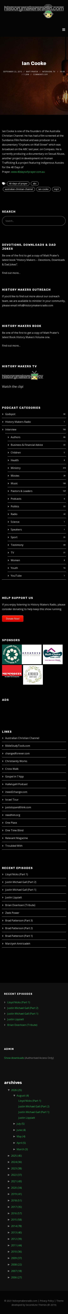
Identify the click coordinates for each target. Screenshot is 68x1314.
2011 (16, 1245)
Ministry (16, 468)
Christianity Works (16, 761)
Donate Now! (12, 618)
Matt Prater (32, 72)
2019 (16, 1194)
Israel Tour (12, 799)
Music (14, 483)
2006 (16, 1277)
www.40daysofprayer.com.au (28, 172)
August (23, 1095)
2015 (16, 1219)
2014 (16, 1226)
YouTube (16, 575)
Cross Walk (12, 769)
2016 (16, 1213)
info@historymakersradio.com (35, 305)
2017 (16, 1207)
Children (16, 452)
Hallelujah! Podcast (16, 784)
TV (12, 552)
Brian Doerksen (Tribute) (20, 905)
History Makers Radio (18, 422)
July (21, 1123)
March (22, 1149)
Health (15, 460)
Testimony (17, 545)
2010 (16, 1251)
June (21, 1130)
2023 (16, 1168)
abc (35, 183)
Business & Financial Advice (27, 445)
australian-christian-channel (19, 189)
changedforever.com (17, 753)
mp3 (56, 189)
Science (15, 522)
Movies (15, 475)
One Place (11, 822)
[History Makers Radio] (34, 11)
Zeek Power (12, 913)
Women (15, 560)
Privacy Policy (47, 1300)
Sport (14, 537)
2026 (16, 1090)
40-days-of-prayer (18, 183)
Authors (15, 437)
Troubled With (13, 845)
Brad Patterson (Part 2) (19, 928)
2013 (16, 1232)
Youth (14, 568)
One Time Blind (14, 830)
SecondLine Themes (36, 1304)
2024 (16, 1162)
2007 (16, 1271)
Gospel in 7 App (14, 776)
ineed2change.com (16, 792)
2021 (16, 1181)
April (21, 1143)
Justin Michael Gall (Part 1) (20, 889)
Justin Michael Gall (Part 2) (20, 882)
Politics (15, 506)
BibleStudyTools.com (17, 745)
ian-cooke (43, 189)
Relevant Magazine (16, 838)
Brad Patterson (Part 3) (19, 920)
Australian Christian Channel (22, 738)
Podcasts (16, 498)
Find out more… (11, 273)
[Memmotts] (12, 674)
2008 (16, 1264)
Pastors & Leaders (21, 491)
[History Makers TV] (22, 375)
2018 (16, 1200)
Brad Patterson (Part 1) (19, 936)
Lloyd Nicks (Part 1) (16, 874)
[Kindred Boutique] (33, 674)
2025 (16, 1155)
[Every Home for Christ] (12, 654)
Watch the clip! (12, 386)
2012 (16, 1239)
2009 (16, 1258)
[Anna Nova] (32, 654)
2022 (16, 1175)
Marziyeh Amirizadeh (17, 943)
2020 (16, 1187)
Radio (14, 514)
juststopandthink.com (18, 807)
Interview (10, 429)
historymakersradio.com (24, 1300)
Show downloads (14, 1058)
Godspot (10, 414)
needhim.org (12, 815)
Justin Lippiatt (13, 897)
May (21, 1136)
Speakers (16, 529)
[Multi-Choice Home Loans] (53, 654)
